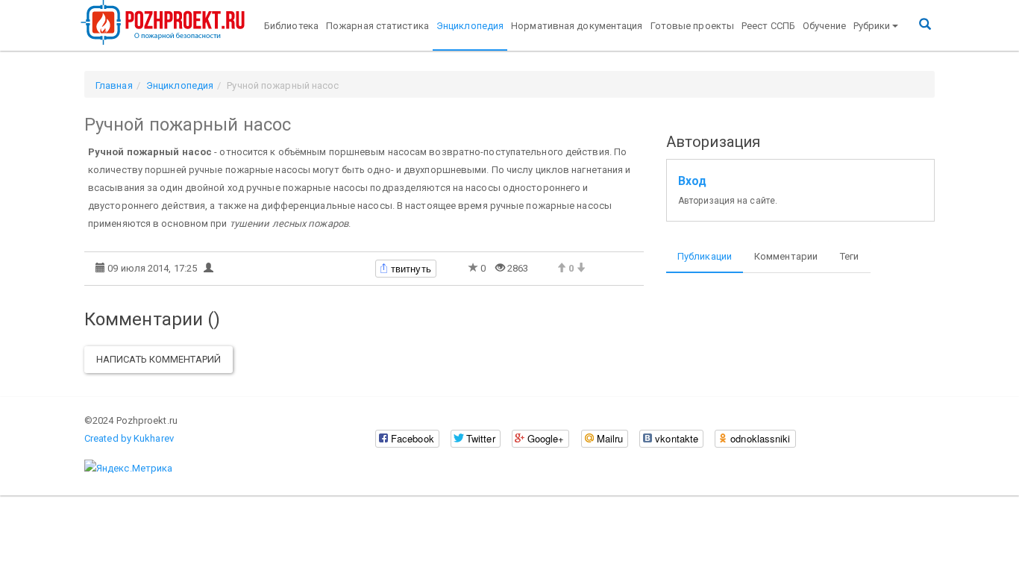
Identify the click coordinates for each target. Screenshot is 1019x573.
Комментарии (786, 256)
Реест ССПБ (768, 25)
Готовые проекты (692, 25)
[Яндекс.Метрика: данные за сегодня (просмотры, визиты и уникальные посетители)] (128, 469)
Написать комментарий (158, 359)
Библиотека (291, 25)
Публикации (704, 256)
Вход (692, 181)
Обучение (824, 25)
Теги (849, 256)
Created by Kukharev (129, 438)
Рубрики (872, 25)
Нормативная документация (576, 25)
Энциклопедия (470, 25)
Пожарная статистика (377, 25)
